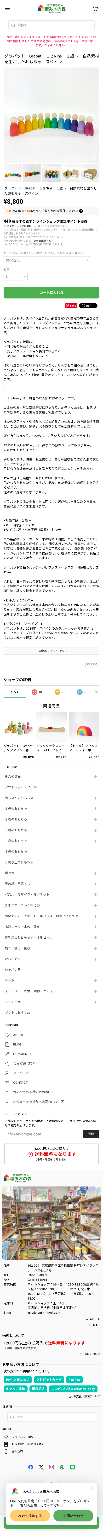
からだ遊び (13, 959)
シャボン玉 (13, 970)
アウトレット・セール (21, 787)
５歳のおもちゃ (16, 851)
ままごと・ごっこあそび (22, 905)
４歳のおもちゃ (16, 841)
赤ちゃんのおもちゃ (19, 798)
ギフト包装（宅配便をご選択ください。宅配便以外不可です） (45, 253)
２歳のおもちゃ (16, 819)
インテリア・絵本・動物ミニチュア (30, 991)
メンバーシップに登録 (19, 226)
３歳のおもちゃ (16, 830)
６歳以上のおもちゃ (19, 862)
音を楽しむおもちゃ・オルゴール (29, 937)
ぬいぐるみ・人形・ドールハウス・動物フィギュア (41, 916)
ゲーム (9, 980)
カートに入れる (51, 292)
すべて (14, 692)
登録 (91, 1134)
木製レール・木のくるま (22, 927)
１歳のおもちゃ (16, 808)
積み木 (9, 873)
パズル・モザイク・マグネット (27, 894)
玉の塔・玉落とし (17, 884)
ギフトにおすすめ (17, 1012)
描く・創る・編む (17, 948)
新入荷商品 (13, 776)
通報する (92, 664)
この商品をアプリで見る (51, 651)
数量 (7, 270)
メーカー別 (13, 1002)
